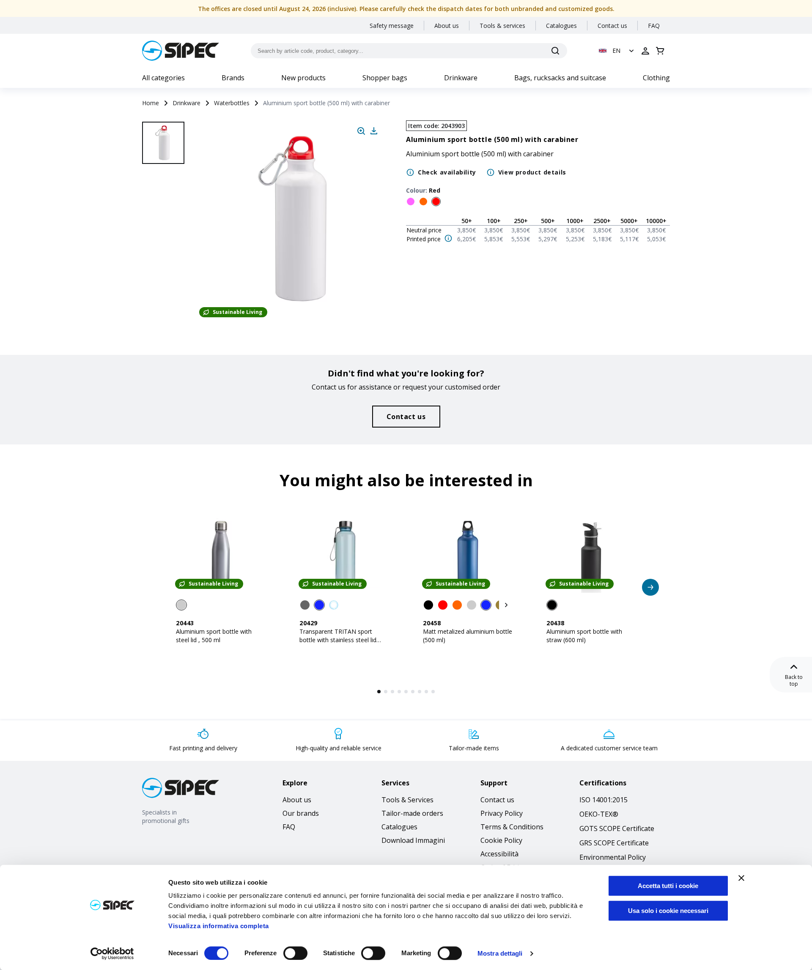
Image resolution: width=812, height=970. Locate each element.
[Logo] (180, 51)
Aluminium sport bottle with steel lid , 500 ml (214, 635)
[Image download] (374, 131)
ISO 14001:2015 (603, 799)
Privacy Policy (501, 813)
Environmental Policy (612, 857)
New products (303, 77)
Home (150, 103)
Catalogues (561, 26)
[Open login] (645, 51)
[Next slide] (164, 295)
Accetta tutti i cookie (668, 885)
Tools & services (502, 26)
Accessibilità (499, 853)
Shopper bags (384, 77)
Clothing (656, 77)
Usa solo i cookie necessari (668, 910)
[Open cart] (660, 51)
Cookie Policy (501, 840)
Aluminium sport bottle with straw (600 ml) (584, 635)
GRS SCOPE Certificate (614, 842)
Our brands (301, 813)
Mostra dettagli (500, 953)
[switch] (295, 953)
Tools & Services (407, 799)
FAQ (654, 26)
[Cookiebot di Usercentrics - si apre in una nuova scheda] (112, 953)
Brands (233, 77)
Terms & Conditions (511, 826)
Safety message (392, 26)
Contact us (612, 26)
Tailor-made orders (412, 813)
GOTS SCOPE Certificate (616, 828)
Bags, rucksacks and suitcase (560, 77)
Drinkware (460, 77)
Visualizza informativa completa (218, 925)
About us (446, 26)
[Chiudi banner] (741, 878)
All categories (163, 77)
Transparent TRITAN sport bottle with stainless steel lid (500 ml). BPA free (337, 639)
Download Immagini (413, 840)
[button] (617, 50)
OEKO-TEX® (598, 814)
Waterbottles (232, 103)
